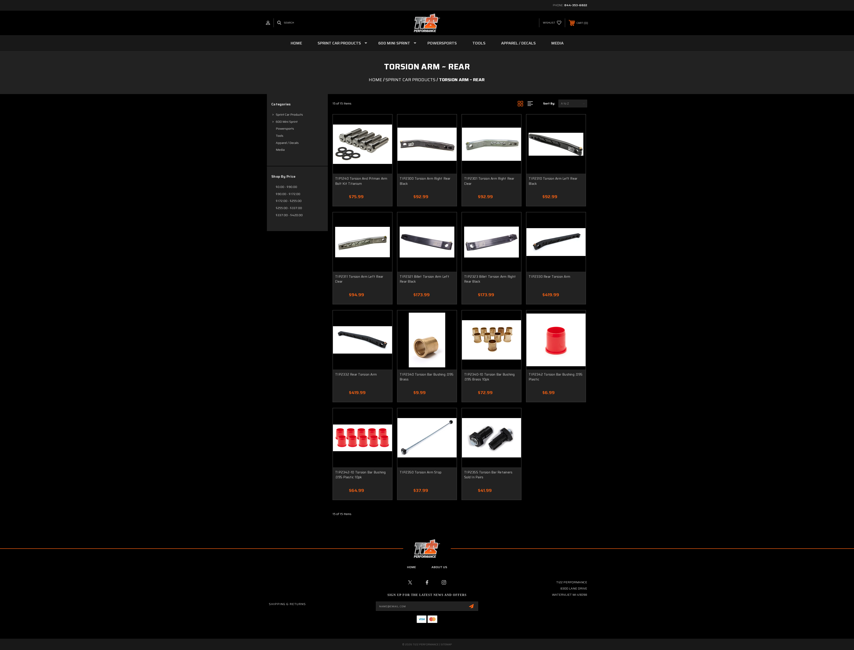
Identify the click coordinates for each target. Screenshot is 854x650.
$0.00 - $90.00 (286, 186)
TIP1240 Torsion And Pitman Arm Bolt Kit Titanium (361, 181)
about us (439, 567)
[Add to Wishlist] (383, 123)
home (411, 567)
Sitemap (446, 644)
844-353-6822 (575, 5)
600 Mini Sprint (394, 43)
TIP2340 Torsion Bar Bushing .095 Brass (426, 377)
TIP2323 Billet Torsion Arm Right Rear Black (490, 279)
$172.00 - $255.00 (289, 200)
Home (296, 43)
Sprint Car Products (339, 43)
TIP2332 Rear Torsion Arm (356, 374)
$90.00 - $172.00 (288, 193)
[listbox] (572, 103)
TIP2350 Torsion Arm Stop (420, 472)
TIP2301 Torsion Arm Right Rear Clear (489, 181)
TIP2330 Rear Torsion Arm (549, 276)
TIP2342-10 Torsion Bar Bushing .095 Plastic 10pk (360, 475)
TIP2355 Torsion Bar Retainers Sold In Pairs (488, 475)
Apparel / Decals (518, 43)
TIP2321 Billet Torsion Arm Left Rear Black (424, 279)
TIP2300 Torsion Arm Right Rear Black (425, 181)
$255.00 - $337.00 (289, 207)
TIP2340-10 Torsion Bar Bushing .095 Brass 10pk (489, 377)
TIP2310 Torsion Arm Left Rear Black (553, 181)
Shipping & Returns (287, 604)
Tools (478, 43)
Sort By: (549, 103)
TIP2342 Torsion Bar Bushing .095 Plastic (555, 377)
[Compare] (383, 134)
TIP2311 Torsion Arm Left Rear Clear (359, 279)
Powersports (442, 43)
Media (557, 43)
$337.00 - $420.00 (289, 215)
